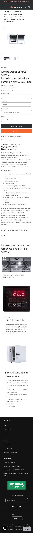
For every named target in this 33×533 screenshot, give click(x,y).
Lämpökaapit (19, 14)
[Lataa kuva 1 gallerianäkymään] (6, 58)
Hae (5, 425)
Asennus (6, 433)
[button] (3, 7)
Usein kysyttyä (8, 445)
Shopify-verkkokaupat (16, 524)
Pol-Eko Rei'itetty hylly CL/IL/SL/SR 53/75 (13, 275)
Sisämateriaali (4, 108)
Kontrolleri (4, 101)
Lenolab (9, 11)
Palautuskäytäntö (26, 524)
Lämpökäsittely (9, 14)
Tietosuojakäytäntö (8, 526)
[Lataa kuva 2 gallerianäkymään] (16, 58)
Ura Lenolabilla (8, 448)
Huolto (5, 437)
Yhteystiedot (10, 529)
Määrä (2, 116)
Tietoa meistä (7, 429)
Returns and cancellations (11, 452)
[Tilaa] (26, 500)
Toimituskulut (4, 88)
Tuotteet (6, 441)
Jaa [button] (4, 235)
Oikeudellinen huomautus (21, 529)
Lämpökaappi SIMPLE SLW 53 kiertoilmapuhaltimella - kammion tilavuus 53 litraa (14, 19)
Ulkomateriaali (5, 93)
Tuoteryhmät (17, 11)
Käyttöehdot (18, 526)
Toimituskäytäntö (26, 526)
